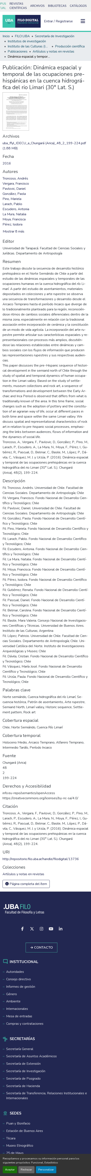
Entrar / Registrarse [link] (58, 21)
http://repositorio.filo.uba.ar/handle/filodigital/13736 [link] (41, 859)
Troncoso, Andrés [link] (15, 178)
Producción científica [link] (70, 46)
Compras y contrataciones (24, 1024)
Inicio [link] (6, 36)
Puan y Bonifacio (18, 1123)
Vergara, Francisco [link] (16, 183)
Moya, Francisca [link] (14, 219)
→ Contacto (41, 947)
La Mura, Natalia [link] (14, 214)
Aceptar (10, 1170)
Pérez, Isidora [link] (12, 224)
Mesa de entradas (19, 1016)
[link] (45, 146)
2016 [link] (7, 163)
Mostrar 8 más (13, 231)
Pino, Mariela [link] (12, 199)
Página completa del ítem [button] (28, 884)
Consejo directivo (18, 979)
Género (11, 994)
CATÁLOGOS (78, 5)
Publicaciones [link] (18, 51)
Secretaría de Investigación (25, 1071)
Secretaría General (19, 1049)
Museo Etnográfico (19, 1145)
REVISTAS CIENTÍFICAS (18, 6)
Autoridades (15, 972)
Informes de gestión (20, 987)
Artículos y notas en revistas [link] (53, 51)
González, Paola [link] (14, 193)
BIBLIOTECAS (57, 5)
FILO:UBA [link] (22, 36)
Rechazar (26, 1170)
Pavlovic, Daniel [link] (14, 188)
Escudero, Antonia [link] (16, 209)
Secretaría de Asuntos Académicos (31, 1056)
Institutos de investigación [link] (27, 41)
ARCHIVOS (37, 5)
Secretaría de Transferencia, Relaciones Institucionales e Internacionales (46, 1095)
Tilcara (10, 1138)
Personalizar (46, 1170)
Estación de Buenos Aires (24, 1131)
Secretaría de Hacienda (23, 1086)
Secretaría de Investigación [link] (54, 36)
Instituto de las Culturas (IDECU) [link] (29, 46)
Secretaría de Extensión (23, 1064)
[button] (22, 21)
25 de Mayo (14, 1153)
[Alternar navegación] (83, 21)
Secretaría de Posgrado (23, 1078)
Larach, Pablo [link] (12, 204)
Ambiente (13, 1001)
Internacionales (17, 1009)
